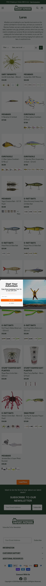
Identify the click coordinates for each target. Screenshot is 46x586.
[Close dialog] (44, 281)
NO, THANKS (11, 303)
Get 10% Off (11, 300)
